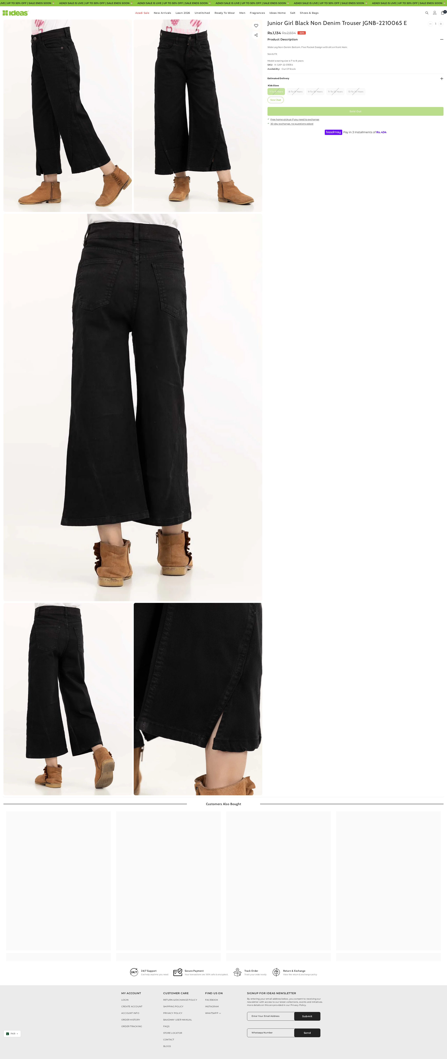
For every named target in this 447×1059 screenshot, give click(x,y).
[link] (256, 25)
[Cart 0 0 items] (442, 12)
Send (307, 1032)
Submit (307, 1016)
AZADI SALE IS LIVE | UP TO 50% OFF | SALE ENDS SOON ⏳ (96, 3)
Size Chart (275, 100)
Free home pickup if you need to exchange (294, 119)
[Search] (427, 13)
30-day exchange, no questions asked (291, 123)
